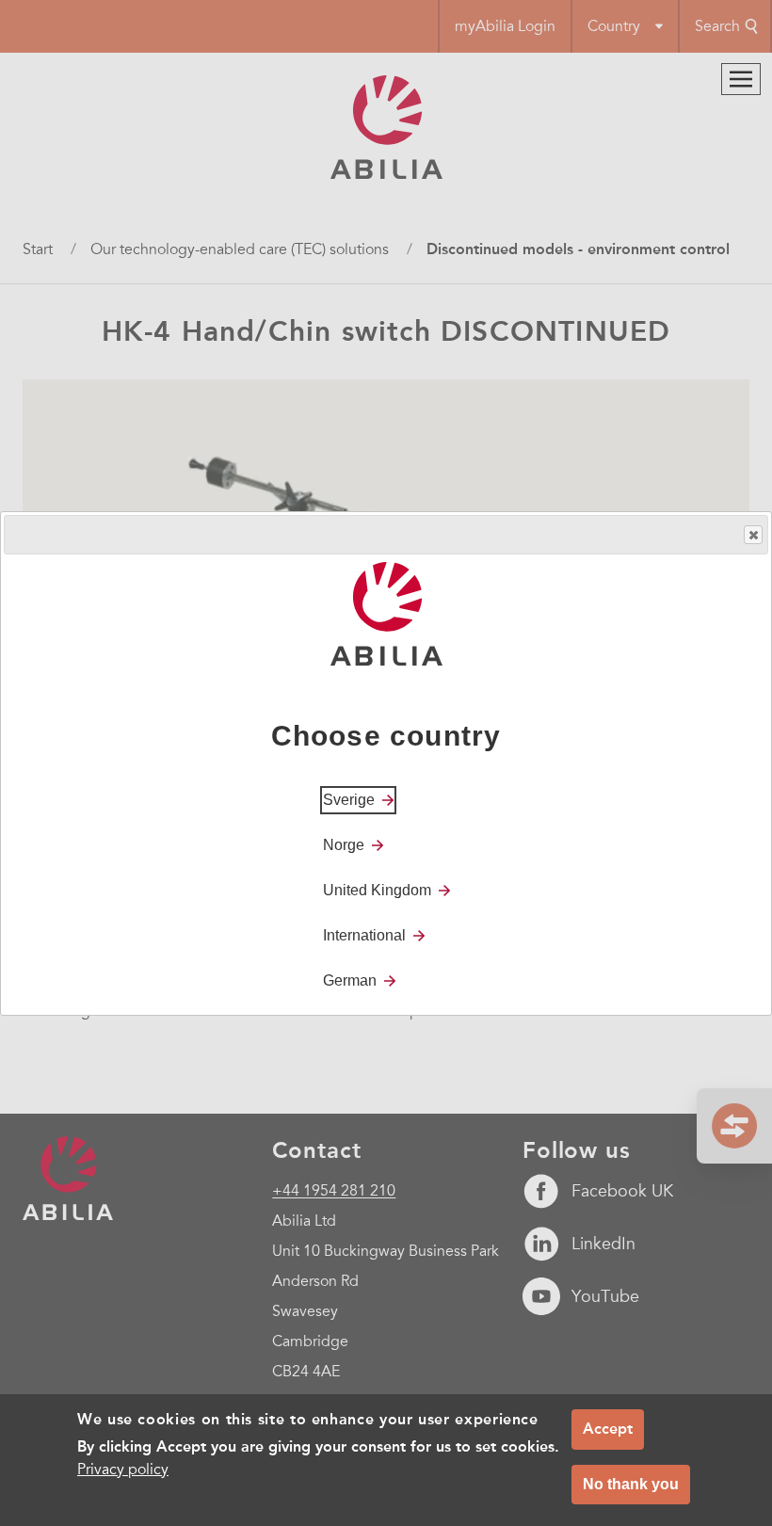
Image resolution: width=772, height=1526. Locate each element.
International (364, 935)
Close (753, 534)
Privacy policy (123, 1469)
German (350, 980)
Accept (608, 1429)
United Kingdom (377, 890)
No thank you (631, 1484)
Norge (343, 845)
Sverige (349, 800)
